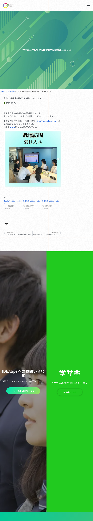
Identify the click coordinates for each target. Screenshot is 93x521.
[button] (89, 5)
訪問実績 (11, 91)
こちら (12, 126)
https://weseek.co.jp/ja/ (46, 120)
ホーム (3, 91)
